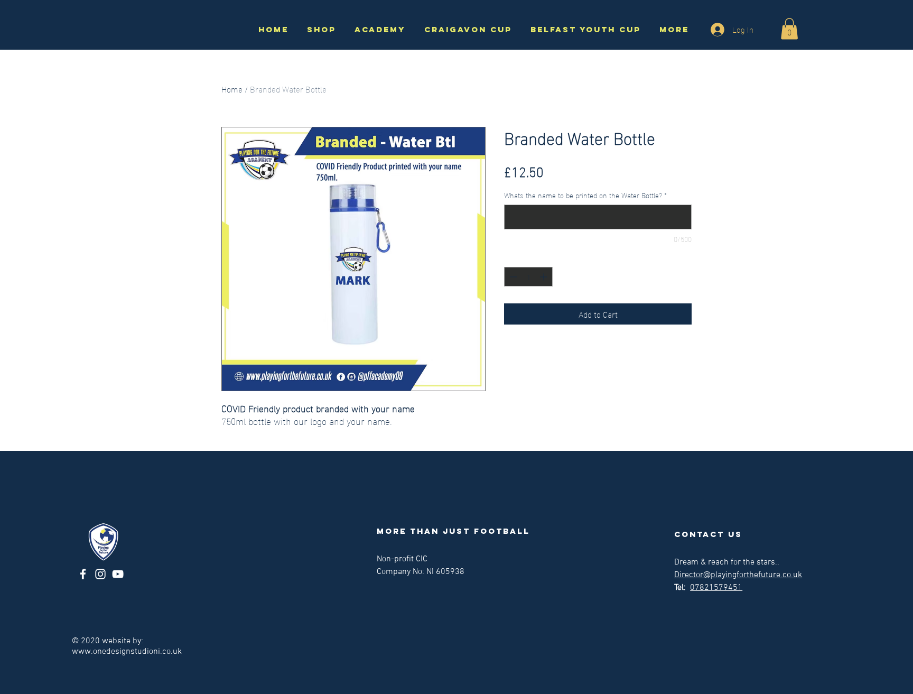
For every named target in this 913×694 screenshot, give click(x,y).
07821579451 (716, 587)
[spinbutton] (528, 276)
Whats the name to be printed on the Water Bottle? (585, 195)
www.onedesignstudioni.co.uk (127, 651)
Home (232, 88)
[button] (789, 29)
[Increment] (544, 276)
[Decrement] (512, 276)
